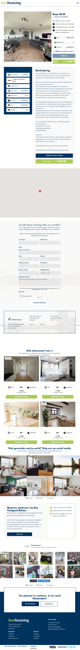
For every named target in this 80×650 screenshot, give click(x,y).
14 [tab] (35, 60)
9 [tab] (26, 60)
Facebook (36, 634)
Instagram (37, 636)
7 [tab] (23, 60)
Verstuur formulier (39, 302)
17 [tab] (40, 60)
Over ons (19, 534)
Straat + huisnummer (24, 249)
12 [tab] (32, 60)
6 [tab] (21, 60)
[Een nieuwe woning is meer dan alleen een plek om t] (46, 571)
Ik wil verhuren (30, 604)
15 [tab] (37, 60)
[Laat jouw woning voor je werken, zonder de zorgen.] (6, 571)
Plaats (20, 256)
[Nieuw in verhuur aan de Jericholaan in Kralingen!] (60, 571)
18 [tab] (42, 60)
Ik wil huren (49, 604)
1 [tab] (13, 60)
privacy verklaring (22, 646)
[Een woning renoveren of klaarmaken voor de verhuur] (73, 558)
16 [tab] (38, 60)
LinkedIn (36, 638)
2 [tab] (14, 60)
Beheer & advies (13, 638)
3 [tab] (16, 60)
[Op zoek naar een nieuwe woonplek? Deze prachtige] (19, 558)
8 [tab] (25, 60)
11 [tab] (30, 60)
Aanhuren (11, 636)
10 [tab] (28, 60)
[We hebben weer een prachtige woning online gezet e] (33, 558)
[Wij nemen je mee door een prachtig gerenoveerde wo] (6, 558)
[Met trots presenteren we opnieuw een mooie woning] (60, 558)
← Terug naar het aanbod (60, 16)
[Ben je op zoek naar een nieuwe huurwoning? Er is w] (19, 571)
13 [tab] (33, 60)
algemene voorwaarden (33, 647)
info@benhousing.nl (16, 319)
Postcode (42, 256)
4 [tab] (18, 60)
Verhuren (11, 634)
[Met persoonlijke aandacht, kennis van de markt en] (46, 558)
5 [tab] (20, 60)
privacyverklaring (36, 289)
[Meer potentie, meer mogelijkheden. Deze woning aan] (73, 571)
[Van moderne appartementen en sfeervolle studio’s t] (33, 571)
